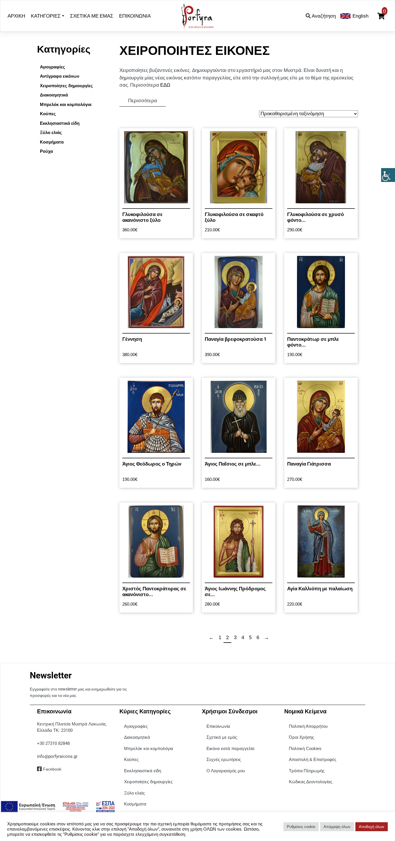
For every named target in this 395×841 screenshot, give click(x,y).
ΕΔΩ (165, 85)
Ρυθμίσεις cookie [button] (301, 827)
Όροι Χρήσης (301, 737)
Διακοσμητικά (137, 737)
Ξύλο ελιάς (134, 792)
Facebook (52, 769)
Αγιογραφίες (136, 726)
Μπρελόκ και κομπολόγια (148, 748)
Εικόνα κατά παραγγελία (230, 748)
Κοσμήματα (135, 803)
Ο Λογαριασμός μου (225, 770)
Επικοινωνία (218, 726)
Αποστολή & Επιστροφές (312, 759)
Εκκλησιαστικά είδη (142, 770)
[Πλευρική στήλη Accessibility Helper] (388, 175)
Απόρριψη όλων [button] (337, 827)
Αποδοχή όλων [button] (371, 827)
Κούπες (131, 759)
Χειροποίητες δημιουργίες (148, 781)
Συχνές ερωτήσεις (223, 759)
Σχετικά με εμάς (221, 737)
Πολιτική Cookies (305, 748)
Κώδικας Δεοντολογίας (310, 781)
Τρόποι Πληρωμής (306, 770)
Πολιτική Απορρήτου (308, 726)
